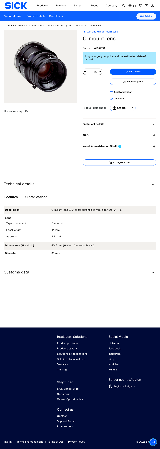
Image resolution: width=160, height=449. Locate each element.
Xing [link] (111, 359)
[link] (16, 5)
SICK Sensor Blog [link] (68, 389)
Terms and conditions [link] (30, 442)
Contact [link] (62, 416)
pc (96, 72)
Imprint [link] (8, 442)
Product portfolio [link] (67, 344)
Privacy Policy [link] (76, 442)
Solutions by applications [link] (72, 354)
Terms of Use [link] (56, 442)
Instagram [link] (115, 354)
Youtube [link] (114, 364)
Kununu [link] (113, 370)
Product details (36, 16)
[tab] (11, 197)
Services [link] (62, 364)
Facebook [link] (115, 349)
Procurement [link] (65, 427)
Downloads (56, 16)
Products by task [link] (67, 349)
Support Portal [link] (66, 421)
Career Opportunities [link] (70, 399)
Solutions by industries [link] (70, 359)
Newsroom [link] (63, 394)
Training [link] (62, 370)
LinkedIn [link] (114, 344)
